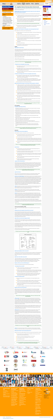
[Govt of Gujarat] (6, 370)
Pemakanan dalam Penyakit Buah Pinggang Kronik (22, 404)
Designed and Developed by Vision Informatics (8, 418)
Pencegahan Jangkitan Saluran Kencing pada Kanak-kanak (14, 404)
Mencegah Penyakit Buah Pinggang (23, 4)
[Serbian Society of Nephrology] (42, 361)
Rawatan (16, 130)
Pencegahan (17, 105)
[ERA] (15, 352)
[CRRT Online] (42, 365)
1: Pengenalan (4, 16)
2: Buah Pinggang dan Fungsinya (7, 17)
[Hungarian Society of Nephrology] (6, 365)
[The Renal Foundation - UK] (24, 357)
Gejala (16, 46)
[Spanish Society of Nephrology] (33, 357)
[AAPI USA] (15, 357)
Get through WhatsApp (48, 11)
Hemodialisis (29, 389)
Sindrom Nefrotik (37, 406)
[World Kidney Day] (6, 352)
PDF (48, 8)
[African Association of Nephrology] (15, 365)
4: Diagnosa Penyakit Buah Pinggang (7, 20)
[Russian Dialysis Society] (6, 361)
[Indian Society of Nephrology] (15, 361)
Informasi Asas (5, 390)
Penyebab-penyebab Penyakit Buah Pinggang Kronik (22, 391)
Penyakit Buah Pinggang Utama (37, 3)
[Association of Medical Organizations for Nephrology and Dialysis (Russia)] (42, 357)
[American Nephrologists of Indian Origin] (15, 370)
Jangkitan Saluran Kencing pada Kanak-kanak (38, 408)
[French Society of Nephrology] (24, 361)
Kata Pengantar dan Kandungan (7, 12)
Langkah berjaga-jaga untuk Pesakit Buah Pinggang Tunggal (14, 399)
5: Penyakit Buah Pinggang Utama (7, 21)
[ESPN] (42, 352)
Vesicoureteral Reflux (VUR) (20, 206)
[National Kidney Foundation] (24, 352)
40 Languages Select (47, 3)
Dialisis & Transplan (32, 3)
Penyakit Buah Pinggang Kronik (28, 3)
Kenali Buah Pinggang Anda (19, 3)
